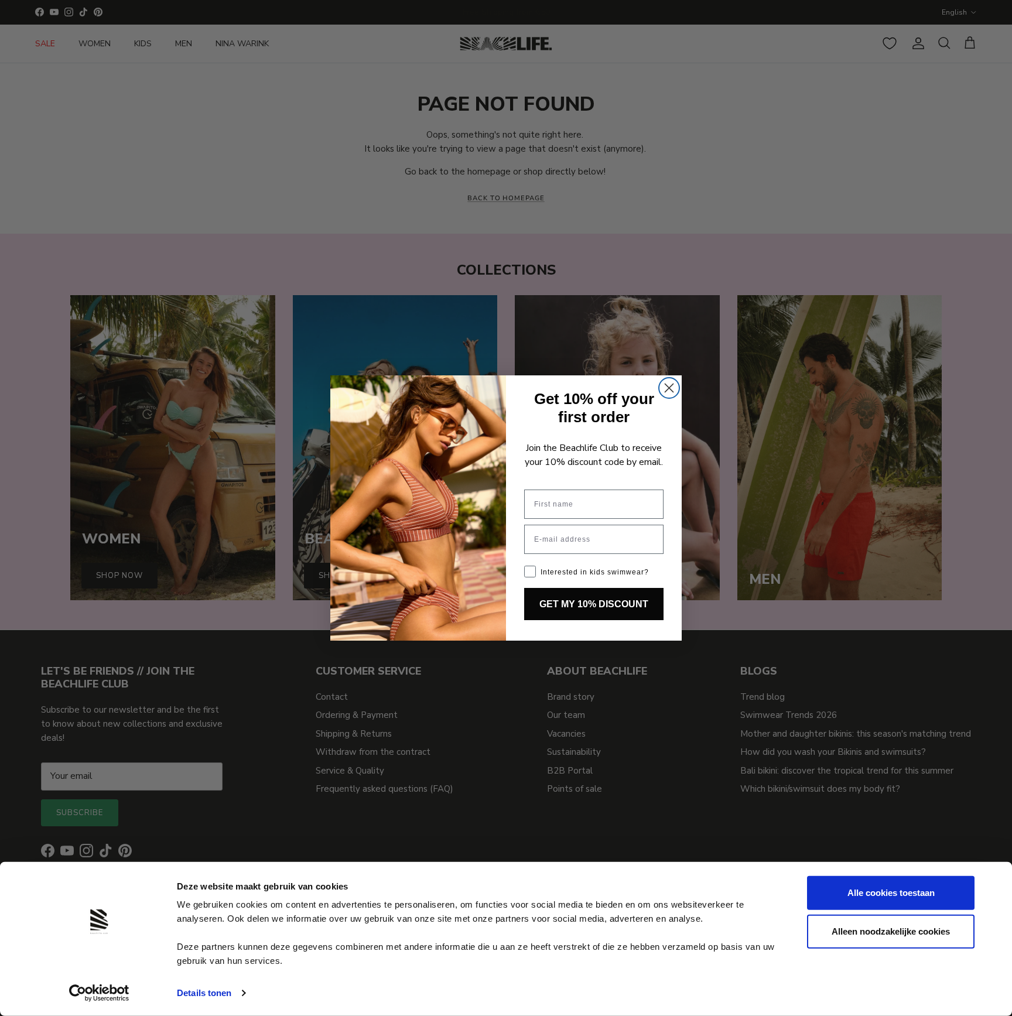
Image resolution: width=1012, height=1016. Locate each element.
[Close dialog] (669, 388)
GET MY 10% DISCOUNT (593, 604)
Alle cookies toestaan (891, 893)
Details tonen (204, 993)
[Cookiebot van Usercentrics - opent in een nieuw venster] (99, 993)
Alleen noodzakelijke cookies (891, 931)
